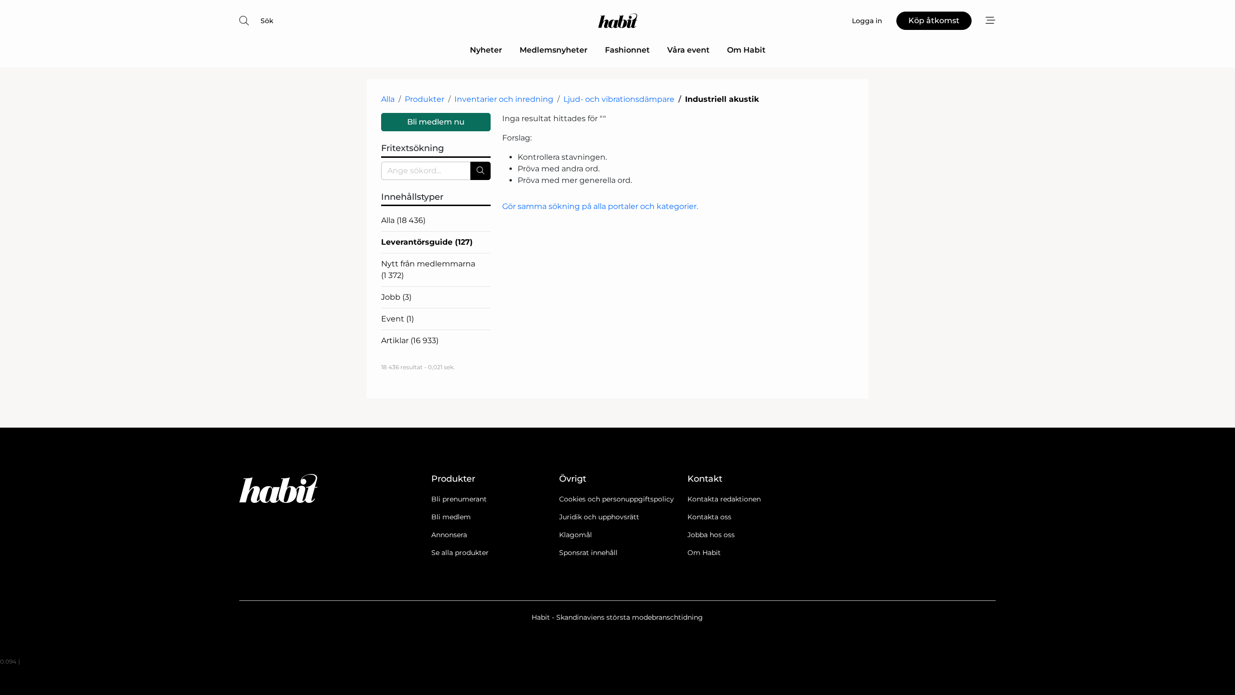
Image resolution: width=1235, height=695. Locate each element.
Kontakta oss (709, 517)
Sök (267, 20)
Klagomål (575, 534)
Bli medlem (451, 517)
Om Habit (746, 50)
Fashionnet (627, 50)
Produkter (424, 99)
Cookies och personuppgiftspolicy (616, 499)
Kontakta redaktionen (724, 499)
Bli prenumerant (459, 499)
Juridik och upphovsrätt (599, 517)
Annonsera (449, 534)
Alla (388, 99)
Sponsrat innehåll (588, 552)
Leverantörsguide (427, 242)
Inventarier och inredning (503, 99)
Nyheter (486, 50)
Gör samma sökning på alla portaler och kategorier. (600, 206)
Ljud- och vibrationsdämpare (618, 99)
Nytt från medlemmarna (428, 269)
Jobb (396, 297)
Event (397, 318)
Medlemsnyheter (554, 50)
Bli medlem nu (436, 121)
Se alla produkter (460, 552)
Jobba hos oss (711, 534)
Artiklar (410, 340)
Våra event (688, 50)
